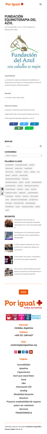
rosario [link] (18, 206)
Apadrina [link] (23, 368)
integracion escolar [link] (11, 193)
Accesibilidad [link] (23, 364)
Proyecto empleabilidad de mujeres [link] (23, 401)
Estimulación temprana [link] (32, 186)
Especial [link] (20, 186)
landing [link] (23, 390)
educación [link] (25, 179)
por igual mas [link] (33, 199)
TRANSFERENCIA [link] (23, 412)
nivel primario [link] (34, 196)
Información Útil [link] (23, 387)
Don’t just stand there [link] (23, 375)
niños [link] (7, 199)
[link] (14, 4)
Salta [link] (15, 30)
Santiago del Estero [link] (27, 206)
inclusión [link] (33, 189)
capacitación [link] (28, 168)
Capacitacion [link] (23, 372)
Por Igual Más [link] (12, 27)
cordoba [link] (32, 172)
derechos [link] (14, 175)
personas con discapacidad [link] (19, 199)
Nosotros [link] (23, 398)
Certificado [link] (18, 172)
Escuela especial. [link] (11, 186)
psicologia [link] (9, 203)
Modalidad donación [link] (23, 394)
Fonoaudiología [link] (10, 189)
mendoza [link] (18, 196)
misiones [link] (25, 196)
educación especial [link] (11, 182)
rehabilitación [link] (10, 206)
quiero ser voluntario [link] (24, 405)
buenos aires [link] (18, 168)
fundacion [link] (20, 189)
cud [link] (38, 172)
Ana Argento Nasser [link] (21, 165)
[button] (40, 6)
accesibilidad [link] (9, 165)
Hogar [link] (27, 189)
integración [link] (22, 193)
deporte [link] (8, 175)
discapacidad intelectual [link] (13, 179)
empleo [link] (21, 182)
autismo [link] (31, 165)
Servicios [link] (23, 409)
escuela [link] (27, 182)
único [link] (7, 210)
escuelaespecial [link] (36, 182)
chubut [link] (26, 172)
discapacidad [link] (24, 175)
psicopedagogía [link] (30, 203)
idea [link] (23, 383)
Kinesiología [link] (9, 196)
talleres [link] (38, 206)
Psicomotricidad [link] (19, 203)
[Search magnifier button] (40, 146)
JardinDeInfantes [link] (33, 193)
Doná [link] (23, 379)
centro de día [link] (9, 172)
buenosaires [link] (9, 168)
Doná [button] (23, 292)
